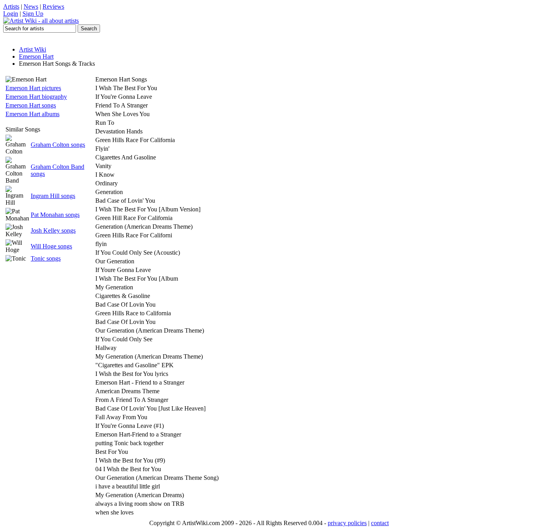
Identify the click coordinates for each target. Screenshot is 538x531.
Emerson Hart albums (32, 114)
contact (380, 523)
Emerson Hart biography (36, 96)
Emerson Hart (36, 56)
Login (10, 13)
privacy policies (347, 523)
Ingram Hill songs (53, 195)
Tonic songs (46, 258)
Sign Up (32, 13)
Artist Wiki (32, 49)
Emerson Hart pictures (33, 88)
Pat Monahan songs (55, 214)
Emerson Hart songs (31, 105)
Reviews (53, 6)
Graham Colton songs (58, 144)
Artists (11, 6)
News (31, 6)
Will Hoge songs (51, 246)
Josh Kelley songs (53, 230)
